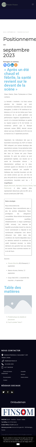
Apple (6, 186)
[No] (34, 441)
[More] (15, 65)
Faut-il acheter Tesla (14, 322)
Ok (18, 444)
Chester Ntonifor (13, 263)
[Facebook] (5, 65)
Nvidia (30, 186)
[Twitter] (8, 65)
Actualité (26, 32)
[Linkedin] (12, 65)
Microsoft (12, 186)
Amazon (25, 186)
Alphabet (19, 186)
